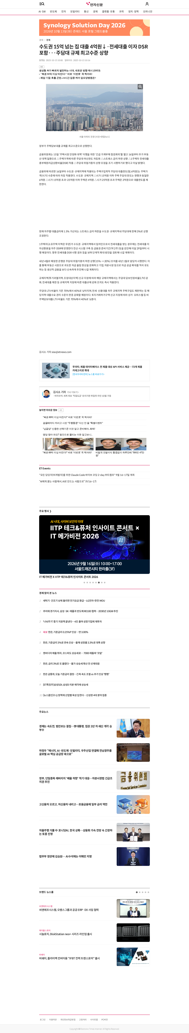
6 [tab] (99, 582)
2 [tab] (87, 582)
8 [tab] (104, 582)
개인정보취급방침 (67, 1019)
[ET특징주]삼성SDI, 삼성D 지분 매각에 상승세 (65, 684)
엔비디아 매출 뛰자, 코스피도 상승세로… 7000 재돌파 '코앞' (72, 653)
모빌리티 (75, 11)
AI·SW (42, 11)
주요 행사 (45, 511)
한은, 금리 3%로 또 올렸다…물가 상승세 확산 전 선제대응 (71, 663)
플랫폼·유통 (108, 11)
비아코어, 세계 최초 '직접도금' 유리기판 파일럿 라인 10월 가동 (83, 395)
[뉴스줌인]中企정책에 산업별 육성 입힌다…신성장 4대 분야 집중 (75, 695)
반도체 (53, 11)
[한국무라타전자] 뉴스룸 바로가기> (88, 374)
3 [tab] (90, 582)
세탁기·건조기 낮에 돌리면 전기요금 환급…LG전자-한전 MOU (74, 600)
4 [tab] (93, 582)
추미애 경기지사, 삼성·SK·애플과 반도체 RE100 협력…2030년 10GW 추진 (80, 611)
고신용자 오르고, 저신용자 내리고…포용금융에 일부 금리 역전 (73, 804)
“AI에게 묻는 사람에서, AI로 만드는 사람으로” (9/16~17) (67, 481)
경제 (95, 11)
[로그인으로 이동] (147, 4)
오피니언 (147, 11)
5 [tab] (96, 582)
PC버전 (104, 1019)
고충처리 (83, 1019)
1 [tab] (84, 582)
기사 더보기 (72, 392)
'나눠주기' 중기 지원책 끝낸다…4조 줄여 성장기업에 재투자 (72, 621)
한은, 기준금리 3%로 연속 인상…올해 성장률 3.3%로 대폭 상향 (74, 642)
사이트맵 (94, 1019)
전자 (63, 11)
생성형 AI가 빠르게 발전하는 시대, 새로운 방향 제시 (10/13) (69, 70)
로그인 (43, 1019)
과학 (121, 11)
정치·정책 (133, 11)
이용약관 (53, 1019)
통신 (86, 11)
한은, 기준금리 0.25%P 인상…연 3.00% (65, 632)
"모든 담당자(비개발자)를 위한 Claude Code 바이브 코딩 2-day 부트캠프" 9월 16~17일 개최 (87, 475)
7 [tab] (102, 582)
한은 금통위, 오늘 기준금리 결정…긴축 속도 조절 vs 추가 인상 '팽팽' (76, 674)
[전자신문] (94, 4)
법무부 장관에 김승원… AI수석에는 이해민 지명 (65, 856)
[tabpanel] (94, 547)
